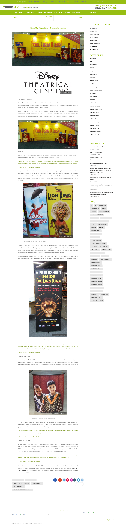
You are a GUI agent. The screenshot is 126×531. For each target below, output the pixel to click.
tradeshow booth (96, 262)
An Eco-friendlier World (96, 147)
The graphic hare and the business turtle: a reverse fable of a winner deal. (101, 193)
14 (91, 205)
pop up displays (106, 249)
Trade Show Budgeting (95, 106)
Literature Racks (95, 230)
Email (24, 470)
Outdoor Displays (94, 87)
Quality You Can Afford (96, 157)
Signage (102, 252)
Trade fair (104, 256)
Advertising (102, 205)
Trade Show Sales (94, 138)
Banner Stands (93, 40)
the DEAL (64, 2)
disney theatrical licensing (21, 483)
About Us (74, 2)
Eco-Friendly (92, 77)
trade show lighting (96, 291)
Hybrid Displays (93, 46)
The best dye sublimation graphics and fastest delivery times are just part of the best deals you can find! (100, 170)
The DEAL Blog (39, 520)
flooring (93, 227)
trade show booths (96, 268)
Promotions (92, 99)
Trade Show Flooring (94, 122)
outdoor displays (96, 233)
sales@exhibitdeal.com (105, 5)
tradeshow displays (96, 281)
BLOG (91, 61)
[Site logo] (15, 7)
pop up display (95, 249)
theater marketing (19, 486)
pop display (94, 246)
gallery (101, 227)
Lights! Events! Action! (96, 152)
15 (95, 205)
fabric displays (102, 224)
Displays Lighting (93, 74)
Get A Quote (15, 520)
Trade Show (94, 259)
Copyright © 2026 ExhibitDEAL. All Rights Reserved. (27, 523)
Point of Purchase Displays (96, 90)
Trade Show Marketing (95, 134)
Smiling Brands (93, 31)
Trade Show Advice (94, 103)
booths (104, 208)
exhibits (93, 224)
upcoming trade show (97, 300)
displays (93, 221)
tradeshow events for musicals (22, 489)
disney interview (30, 480)
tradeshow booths (96, 265)
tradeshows (94, 294)
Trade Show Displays (94, 112)
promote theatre (36, 483)
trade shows (104, 294)
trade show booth (105, 259)
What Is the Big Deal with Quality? (99, 163)
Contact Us (57, 520)
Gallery (44, 2)
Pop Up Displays (94, 49)
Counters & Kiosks (94, 34)
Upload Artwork (34, 2)
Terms (65, 520)
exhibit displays (103, 221)
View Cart (84, 2)
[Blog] (49, 18)
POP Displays (93, 93)
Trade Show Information (95, 128)
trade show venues (96, 297)
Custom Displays (94, 37)
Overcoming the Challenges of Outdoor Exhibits (100, 178)
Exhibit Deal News (94, 80)
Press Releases (93, 96)
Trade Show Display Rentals (96, 109)
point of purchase (96, 240)
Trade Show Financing (95, 119)
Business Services (104, 211)
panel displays (95, 237)
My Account (110, 520)
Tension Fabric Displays (95, 43)
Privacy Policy (73, 520)
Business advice (93, 64)
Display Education (94, 71)
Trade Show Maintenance (95, 131)
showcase (93, 252)
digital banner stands (97, 214)
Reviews (53, 2)
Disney (69, 92)
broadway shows (18, 480)
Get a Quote (21, 2)
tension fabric (95, 256)
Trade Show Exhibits (94, 115)
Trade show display (96, 275)
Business (93, 211)
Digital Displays (93, 67)
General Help (83, 520)
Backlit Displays (94, 28)
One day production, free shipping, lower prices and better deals (101, 186)
